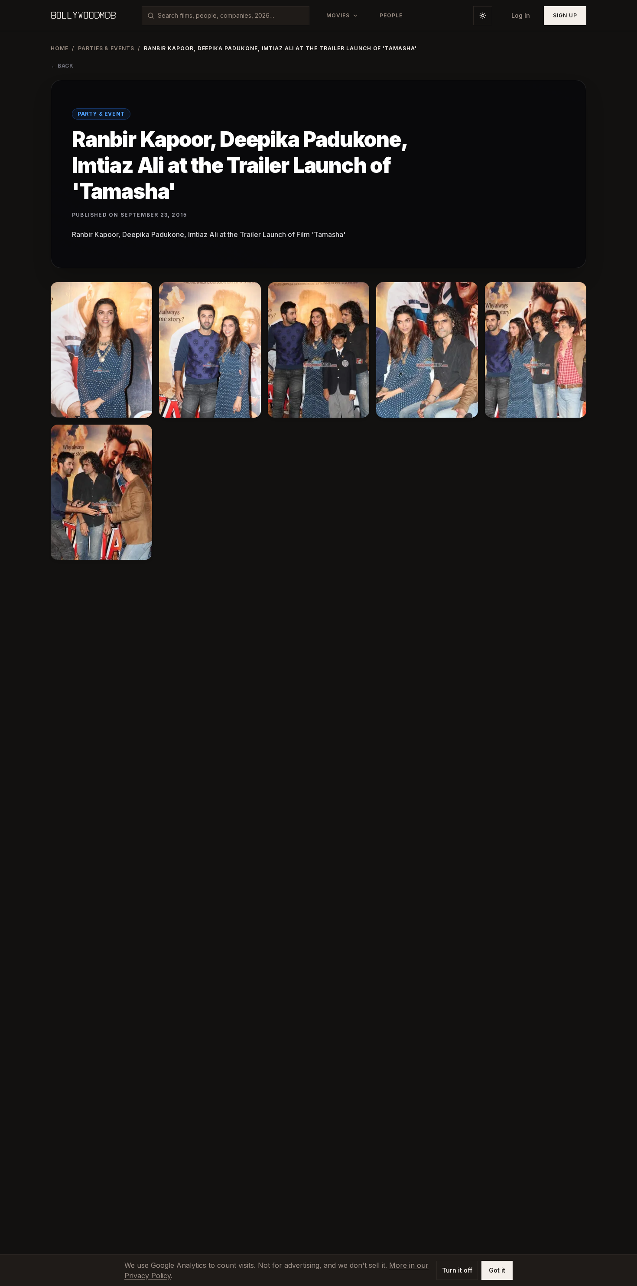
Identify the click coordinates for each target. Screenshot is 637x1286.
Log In (520, 15)
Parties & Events (106, 48)
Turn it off (457, 1270)
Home (59, 48)
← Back (62, 65)
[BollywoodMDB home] (83, 15)
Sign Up (565, 15)
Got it (497, 1270)
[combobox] (231, 15)
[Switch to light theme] (482, 15)
